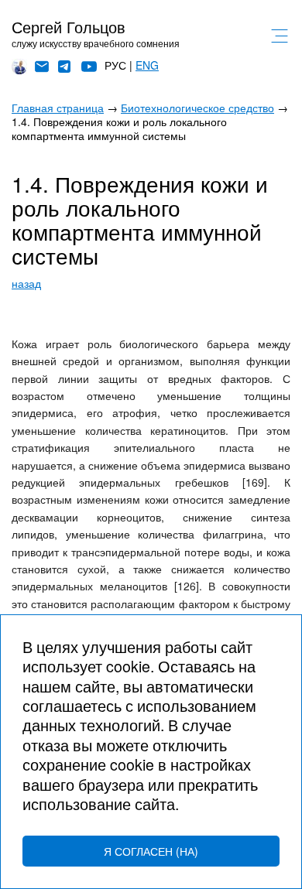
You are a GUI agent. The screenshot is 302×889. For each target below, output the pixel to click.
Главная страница (58, 107)
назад (26, 283)
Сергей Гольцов (68, 26)
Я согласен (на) (151, 851)
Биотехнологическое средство (197, 107)
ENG (147, 65)
